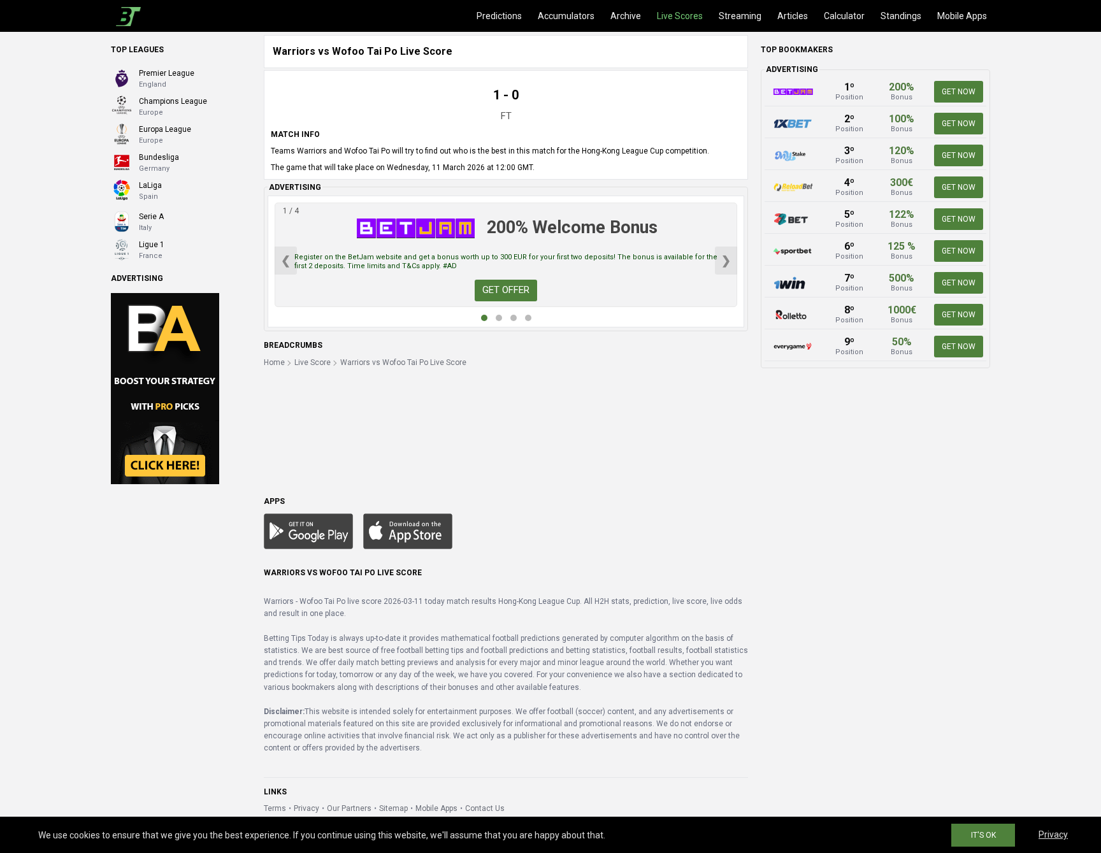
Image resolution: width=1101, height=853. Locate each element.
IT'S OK (983, 835)
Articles (792, 16)
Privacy (306, 808)
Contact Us (485, 808)
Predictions (499, 16)
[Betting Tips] (308, 530)
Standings (901, 16)
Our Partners (349, 808)
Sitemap (393, 808)
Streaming (740, 16)
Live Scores (680, 16)
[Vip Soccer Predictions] (165, 387)
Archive (625, 16)
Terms (275, 808)
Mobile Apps (962, 16)
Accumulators (566, 16)
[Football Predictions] (126, 16)
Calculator (844, 16)
